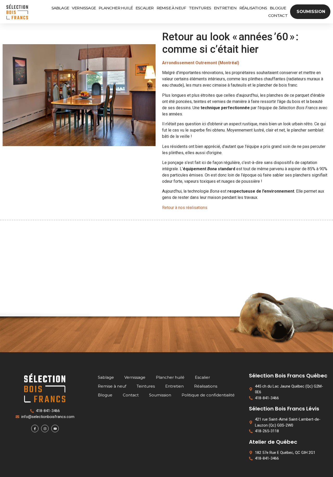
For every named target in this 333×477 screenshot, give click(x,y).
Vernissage (84, 7)
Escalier (145, 7)
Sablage (60, 7)
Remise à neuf (171, 7)
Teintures (200, 7)
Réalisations (253, 7)
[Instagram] (45, 428)
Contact (277, 15)
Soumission (160, 395)
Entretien (225, 7)
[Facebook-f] (35, 428)
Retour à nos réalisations (184, 207)
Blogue (278, 7)
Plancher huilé (116, 7)
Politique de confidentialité (208, 395)
